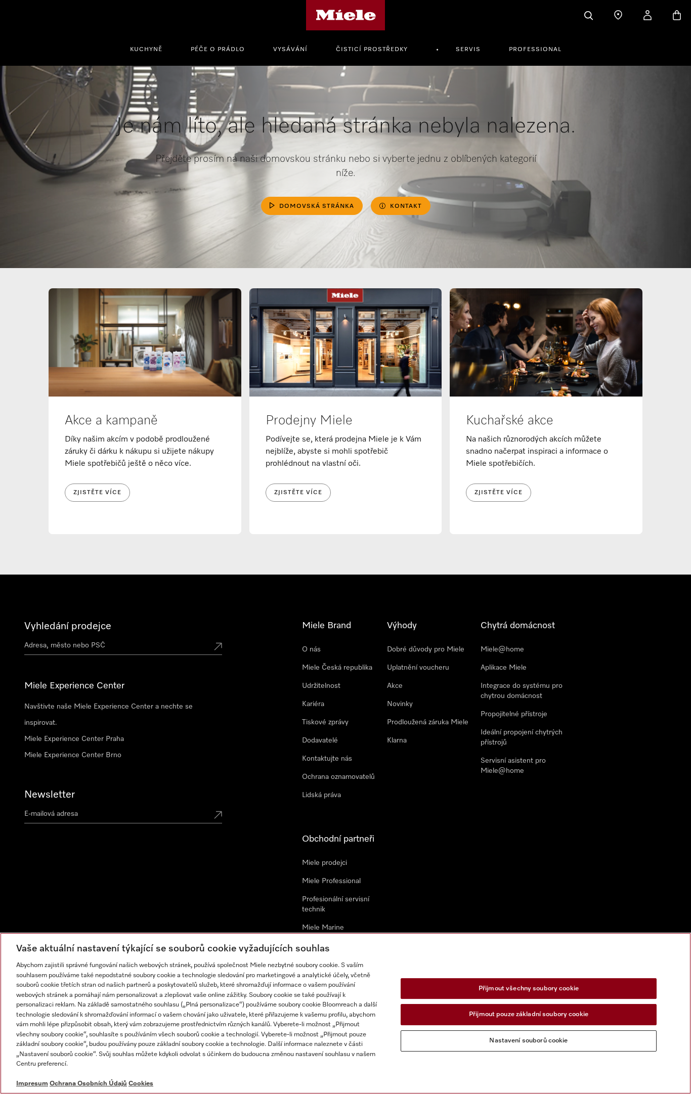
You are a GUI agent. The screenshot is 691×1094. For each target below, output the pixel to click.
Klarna (397, 740)
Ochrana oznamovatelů (338, 776)
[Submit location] (218, 647)
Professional (535, 50)
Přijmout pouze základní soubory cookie (528, 1014)
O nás (311, 649)
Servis (468, 50)
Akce (395, 685)
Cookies (140, 1083)
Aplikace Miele (504, 667)
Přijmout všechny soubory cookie (529, 988)
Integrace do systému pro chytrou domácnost (522, 690)
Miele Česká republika (337, 667)
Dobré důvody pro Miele (425, 649)
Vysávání (290, 50)
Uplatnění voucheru (418, 667)
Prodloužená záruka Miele (427, 722)
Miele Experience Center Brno (72, 755)
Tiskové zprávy (325, 722)
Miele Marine (323, 927)
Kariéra (313, 704)
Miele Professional (331, 881)
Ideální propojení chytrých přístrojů (522, 737)
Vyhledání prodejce (67, 626)
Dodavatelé (320, 740)
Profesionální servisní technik (335, 904)
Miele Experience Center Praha (74, 738)
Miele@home (502, 649)
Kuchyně (146, 50)
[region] (345, 1013)
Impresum (32, 1083)
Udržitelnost (321, 685)
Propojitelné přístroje (514, 714)
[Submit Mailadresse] (218, 816)
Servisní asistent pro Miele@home (513, 765)
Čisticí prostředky (372, 50)
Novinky (400, 704)
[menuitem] (152, 48)
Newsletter (49, 795)
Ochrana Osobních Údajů (88, 1083)
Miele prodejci (324, 862)
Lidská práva (321, 795)
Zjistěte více (97, 493)
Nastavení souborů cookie (528, 1040)
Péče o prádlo (218, 50)
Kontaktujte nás (327, 758)
